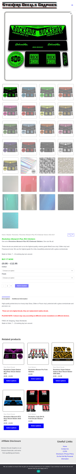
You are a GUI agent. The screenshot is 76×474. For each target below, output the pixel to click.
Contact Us (65, 449)
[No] (74, 469)
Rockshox (15, 234)
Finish (4, 274)
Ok (38, 471)
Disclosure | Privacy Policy (65, 454)
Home (4, 234)
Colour (4, 267)
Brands (9, 234)
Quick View (13, 363)
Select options (11, 381)
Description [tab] (6, 299)
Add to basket (22, 286)
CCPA (65, 451)
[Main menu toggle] (72, 5)
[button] (71, 13)
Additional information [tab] (20, 299)
